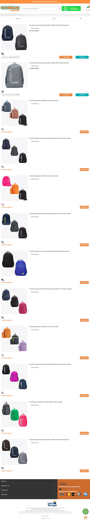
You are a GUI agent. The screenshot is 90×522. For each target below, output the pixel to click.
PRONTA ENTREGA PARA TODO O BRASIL (45, 1)
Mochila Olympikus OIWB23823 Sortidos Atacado (43, 100)
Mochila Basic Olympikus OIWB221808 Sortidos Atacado (45, 402)
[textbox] (41, 8)
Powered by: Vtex (45, 516)
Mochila (15, 14)
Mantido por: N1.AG (45, 518)
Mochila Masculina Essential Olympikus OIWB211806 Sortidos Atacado (50, 138)
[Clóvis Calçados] (10, 8)
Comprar (82, 57)
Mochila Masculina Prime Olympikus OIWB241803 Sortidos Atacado (49, 251)
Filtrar (54, 18)
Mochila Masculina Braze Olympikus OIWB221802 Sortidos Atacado (49, 25)
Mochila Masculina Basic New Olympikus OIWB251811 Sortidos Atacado (50, 289)
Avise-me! (84, 132)
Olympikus (21, 14)
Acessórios (9, 14)
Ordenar (18, 18)
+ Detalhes (65, 57)
